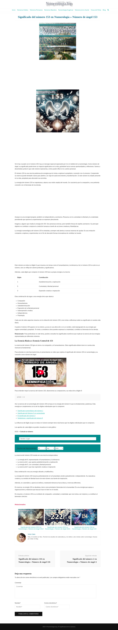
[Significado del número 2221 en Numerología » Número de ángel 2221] (58, 524)
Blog (104, 10)
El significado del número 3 (26, 416)
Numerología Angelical (65, 10)
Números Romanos (36, 10)
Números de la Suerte (82, 10)
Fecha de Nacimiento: (26, 448)
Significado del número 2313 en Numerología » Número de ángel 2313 (31, 528)
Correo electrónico (50, 603)
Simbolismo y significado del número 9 (30, 418)
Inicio (13, 10)
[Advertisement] (57, 75)
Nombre (18, 603)
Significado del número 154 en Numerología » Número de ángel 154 (84, 528)
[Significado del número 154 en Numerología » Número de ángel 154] (84, 524)
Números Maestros (50, 10)
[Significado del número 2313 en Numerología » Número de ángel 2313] (31, 524)
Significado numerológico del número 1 (30, 411)
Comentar (18, 583)
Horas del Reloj (96, 10)
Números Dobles (22, 10)
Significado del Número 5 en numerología (31, 413)
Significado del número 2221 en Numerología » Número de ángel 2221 (57, 528)
